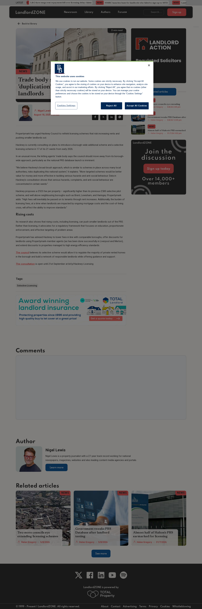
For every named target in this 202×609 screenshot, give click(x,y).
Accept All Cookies (137, 105)
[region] (102, 88)
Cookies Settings (66, 105)
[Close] (149, 65)
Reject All (111, 105)
